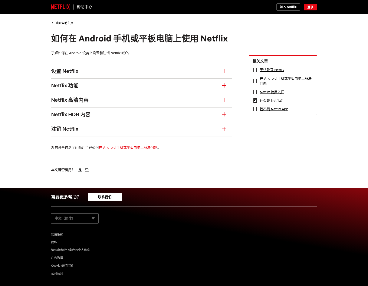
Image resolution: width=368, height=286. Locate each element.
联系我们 (105, 197)
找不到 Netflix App (274, 109)
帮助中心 (84, 6)
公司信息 (57, 273)
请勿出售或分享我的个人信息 (70, 250)
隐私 (54, 242)
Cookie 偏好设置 (62, 266)
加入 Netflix (288, 7)
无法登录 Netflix (272, 70)
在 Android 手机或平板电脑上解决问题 (128, 147)
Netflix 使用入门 (272, 92)
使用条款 (57, 234)
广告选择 (57, 258)
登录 (310, 7)
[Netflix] (60, 7)
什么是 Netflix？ (272, 100)
